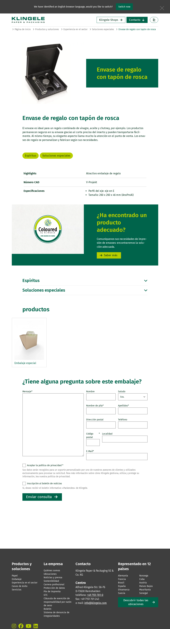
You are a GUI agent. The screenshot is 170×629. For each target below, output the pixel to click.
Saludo (121, 391)
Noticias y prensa (53, 577)
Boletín (47, 609)
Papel (15, 575)
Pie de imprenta (52, 591)
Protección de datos (54, 588)
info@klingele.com (95, 603)
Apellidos (123, 405)
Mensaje (27, 391)
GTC (46, 595)
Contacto (134, 20)
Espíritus (30, 155)
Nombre (90, 391)
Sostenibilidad (51, 581)
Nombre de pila (95, 405)
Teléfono (122, 419)
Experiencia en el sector (75, 29)
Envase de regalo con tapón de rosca (137, 29)
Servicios (16, 589)
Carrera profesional (54, 584)
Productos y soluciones (47, 29)
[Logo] (42, 19)
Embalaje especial (25, 363)
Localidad (107, 433)
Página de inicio (23, 29)
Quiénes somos (52, 570)
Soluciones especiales (103, 29)
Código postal (93, 435)
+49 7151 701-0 (95, 595)
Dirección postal (94, 419)
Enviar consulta (39, 497)
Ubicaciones (50, 574)
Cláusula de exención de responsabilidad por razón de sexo (57, 602)
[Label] (154, 20)
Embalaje (17, 579)
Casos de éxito (19, 586)
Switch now (124, 6)
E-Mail (90, 451)
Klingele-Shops (108, 20)
